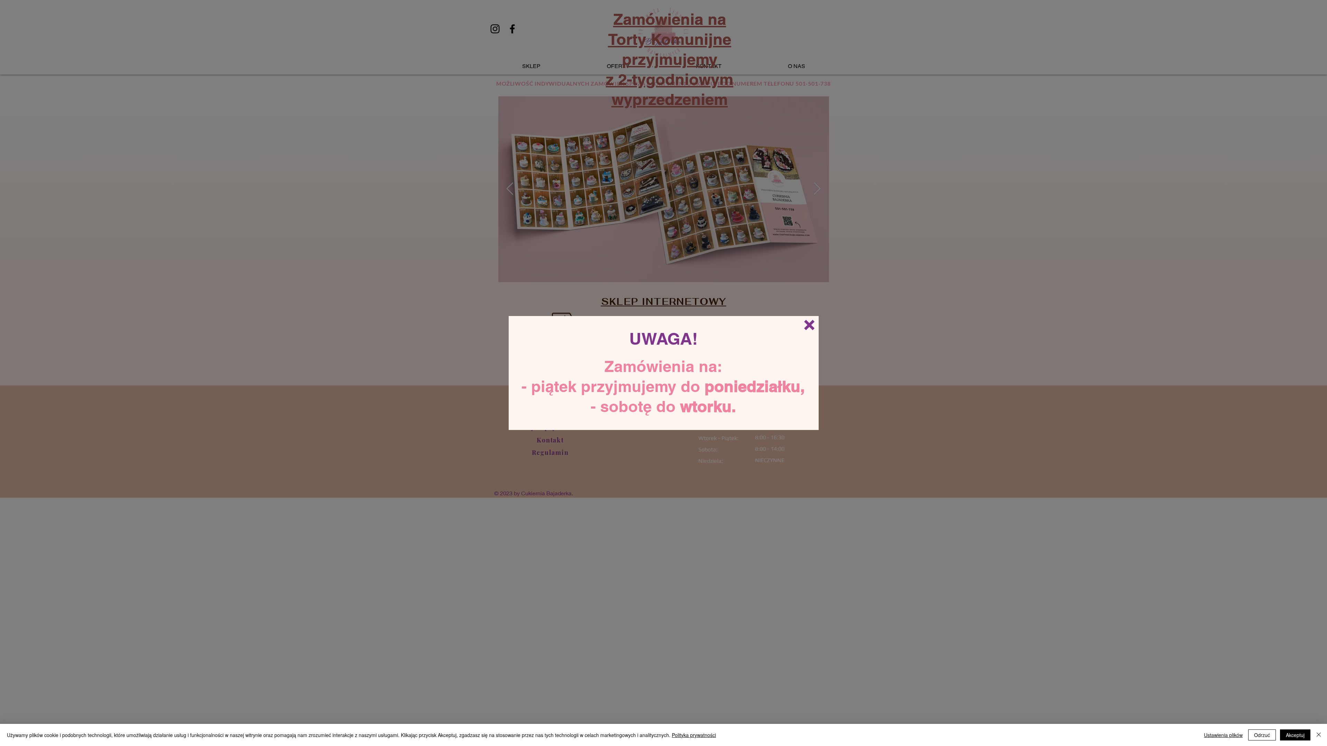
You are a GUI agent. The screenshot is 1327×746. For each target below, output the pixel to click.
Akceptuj (1295, 734)
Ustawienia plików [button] (1223, 734)
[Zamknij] (1319, 734)
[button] (809, 325)
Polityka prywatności (694, 734)
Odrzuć (1262, 734)
